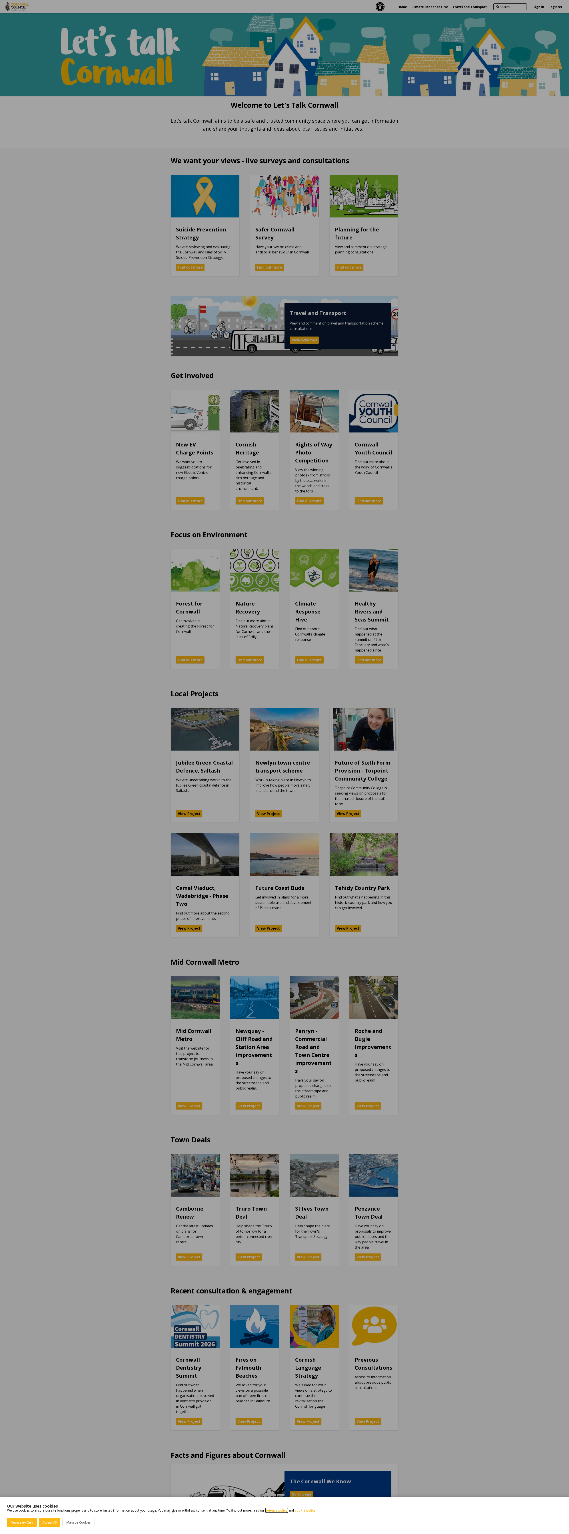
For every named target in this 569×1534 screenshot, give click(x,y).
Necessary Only (22, 1522)
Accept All (49, 1522)
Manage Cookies (78, 1522)
